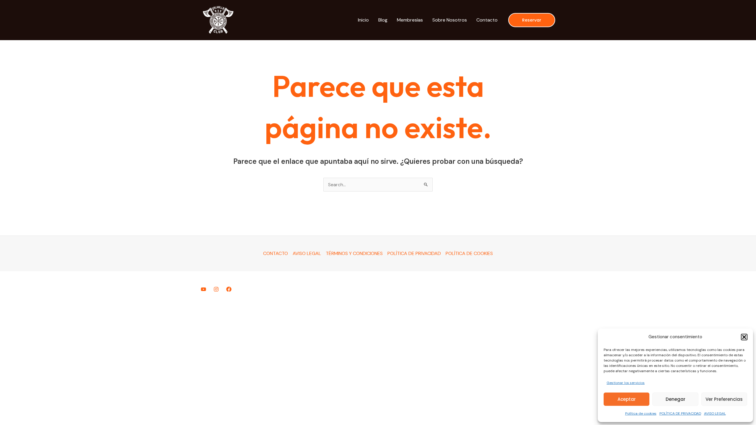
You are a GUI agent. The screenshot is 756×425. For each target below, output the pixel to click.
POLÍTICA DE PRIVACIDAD (680, 413)
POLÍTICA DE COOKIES (469, 253)
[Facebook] (229, 289)
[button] (744, 337)
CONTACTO (275, 253)
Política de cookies (640, 413)
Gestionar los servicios (626, 382)
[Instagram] (216, 289)
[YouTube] (203, 289)
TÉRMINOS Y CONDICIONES (354, 253)
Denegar (675, 399)
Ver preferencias (724, 399)
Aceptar (626, 399)
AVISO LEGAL (715, 413)
